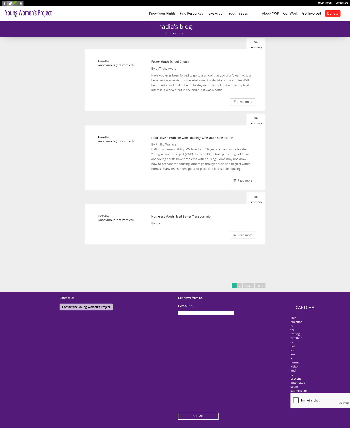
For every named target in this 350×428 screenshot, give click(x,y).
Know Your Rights (162, 13)
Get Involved (311, 13)
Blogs (176, 33)
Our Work (290, 13)
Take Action (216, 13)
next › (248, 286)
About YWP (270, 13)
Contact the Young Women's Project (86, 307)
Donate (332, 13)
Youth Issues (238, 13)
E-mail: (185, 306)
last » (260, 286)
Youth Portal (325, 2)
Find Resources (191, 13)
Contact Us (342, 2)
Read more (244, 102)
